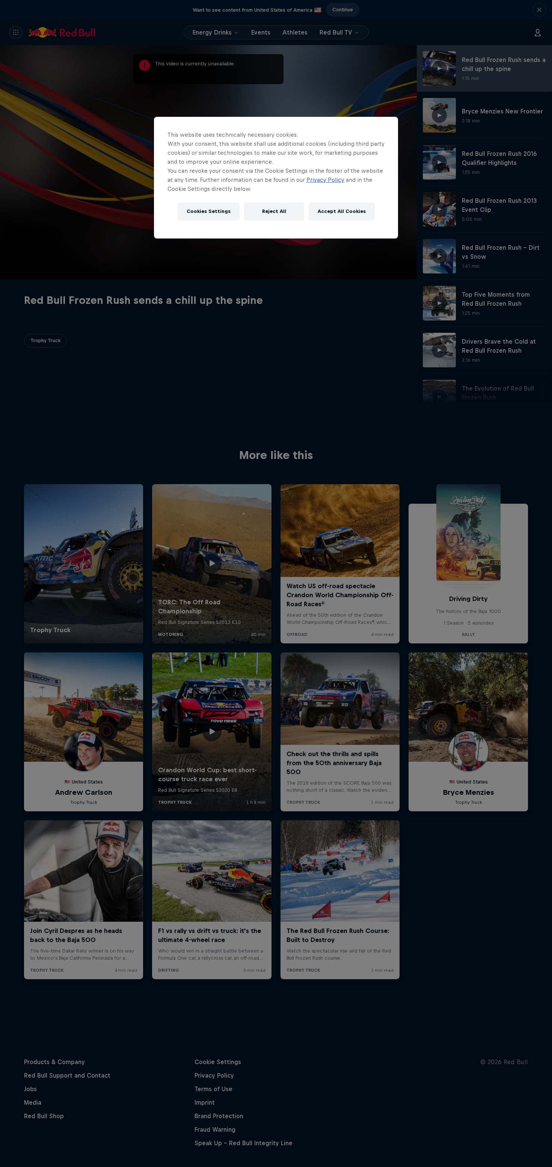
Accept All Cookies (342, 211)
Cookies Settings (209, 211)
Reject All (274, 211)
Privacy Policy (325, 180)
